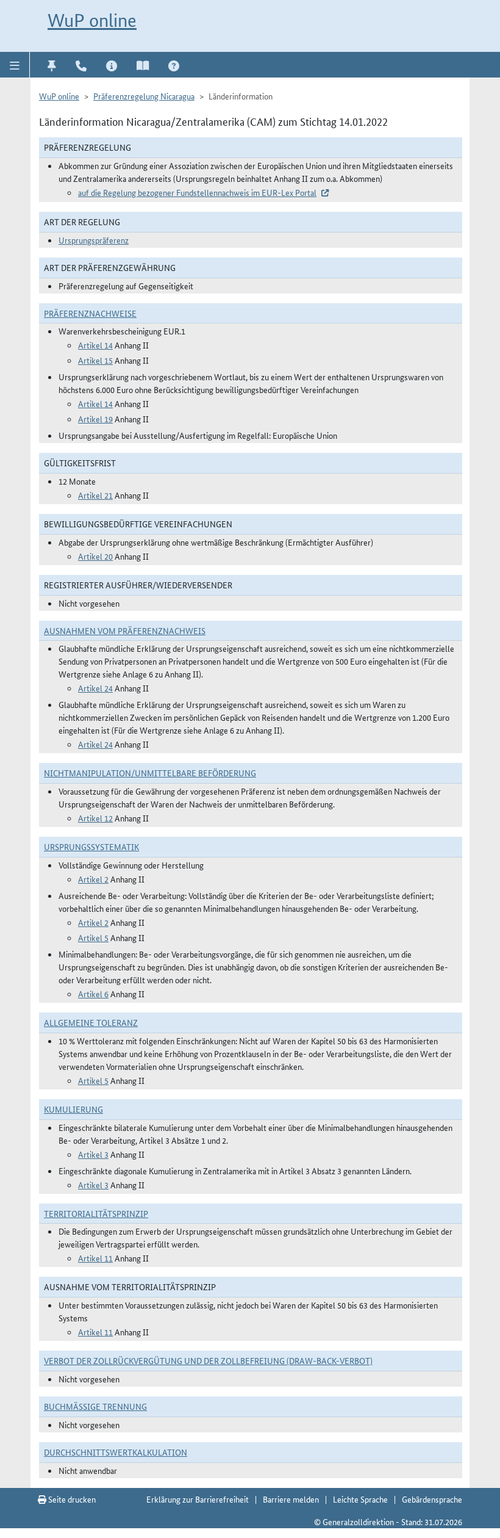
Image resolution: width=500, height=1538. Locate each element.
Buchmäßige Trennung (95, 1406)
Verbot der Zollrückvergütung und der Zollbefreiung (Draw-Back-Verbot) (208, 1360)
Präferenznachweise (90, 313)
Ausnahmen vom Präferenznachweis (124, 630)
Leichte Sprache (360, 1499)
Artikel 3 (93, 1154)
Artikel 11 (95, 1258)
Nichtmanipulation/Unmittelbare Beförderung (150, 773)
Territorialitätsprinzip (96, 1213)
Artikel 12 (95, 818)
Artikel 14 (95, 345)
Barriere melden (291, 1499)
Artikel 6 (93, 993)
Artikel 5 (93, 937)
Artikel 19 (95, 419)
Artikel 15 (95, 360)
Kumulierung (73, 1109)
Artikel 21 (95, 495)
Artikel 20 (95, 556)
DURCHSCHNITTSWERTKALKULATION (115, 1452)
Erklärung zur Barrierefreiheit (197, 1499)
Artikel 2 (93, 879)
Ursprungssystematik (91, 846)
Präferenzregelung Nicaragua (144, 96)
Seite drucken (71, 1499)
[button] (15, 65)
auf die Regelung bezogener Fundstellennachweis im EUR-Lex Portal (197, 192)
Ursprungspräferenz (94, 240)
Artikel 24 (95, 688)
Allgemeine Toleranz (91, 1022)
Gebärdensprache (432, 1499)
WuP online (92, 20)
